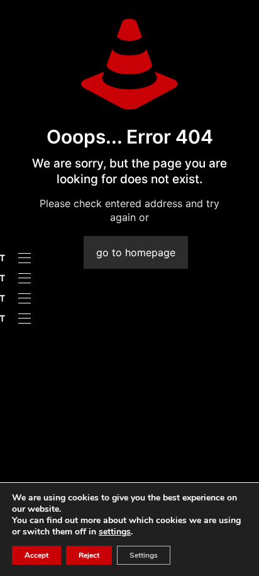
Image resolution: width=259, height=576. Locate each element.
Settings (144, 555)
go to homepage (135, 252)
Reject (89, 555)
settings (115, 532)
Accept (36, 555)
